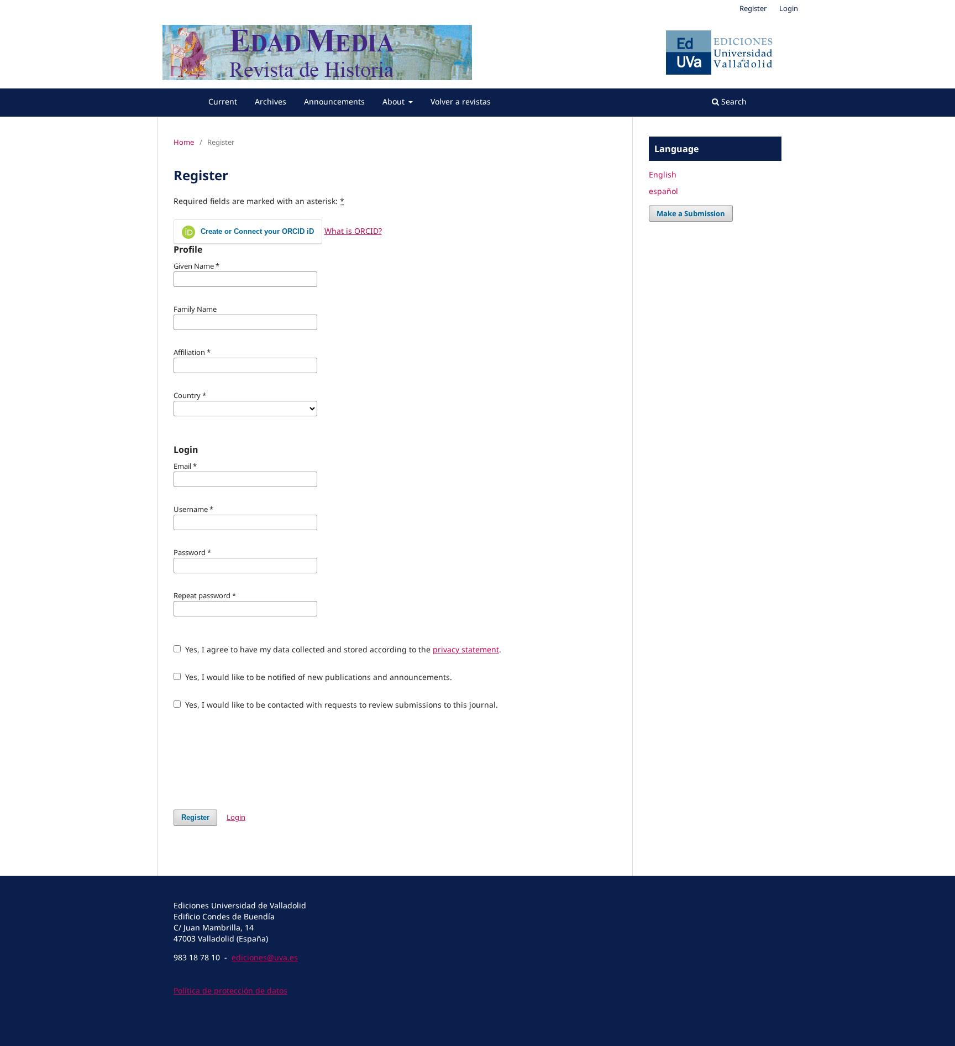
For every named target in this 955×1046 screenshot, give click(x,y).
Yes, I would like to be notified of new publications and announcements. (317, 677)
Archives (270, 101)
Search (733, 101)
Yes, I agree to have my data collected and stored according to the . (342, 649)
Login (788, 8)
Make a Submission (691, 213)
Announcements (334, 101)
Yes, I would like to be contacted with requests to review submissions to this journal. (340, 704)
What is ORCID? (353, 231)
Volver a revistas (461, 101)
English (662, 174)
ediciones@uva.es (265, 957)
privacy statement (466, 649)
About (394, 101)
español (663, 191)
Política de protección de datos (230, 990)
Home (184, 142)
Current (222, 101)
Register (753, 8)
